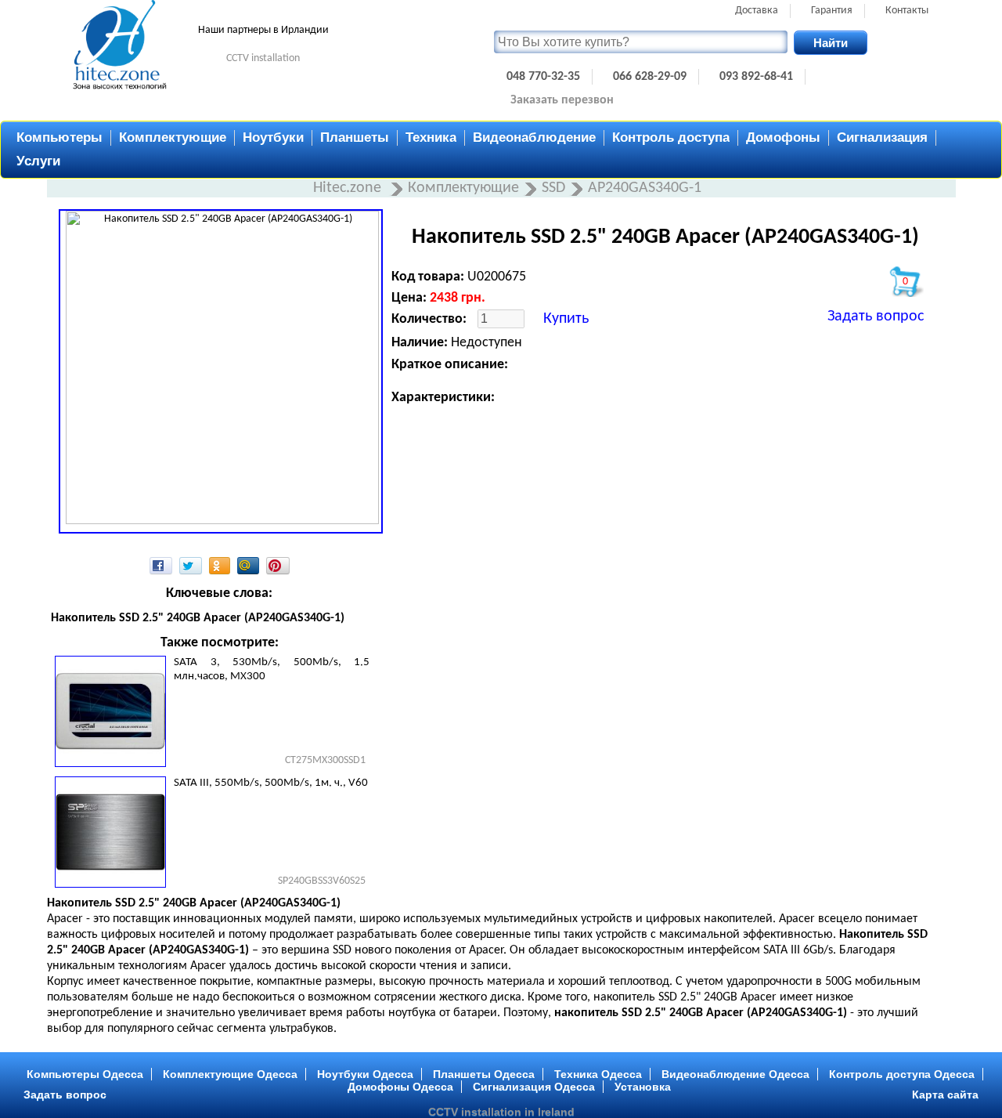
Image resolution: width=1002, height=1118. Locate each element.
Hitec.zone (349, 188)
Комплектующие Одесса (230, 1074)
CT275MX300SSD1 (325, 760)
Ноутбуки (273, 137)
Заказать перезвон (562, 100)
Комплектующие (172, 137)
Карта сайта (945, 1094)
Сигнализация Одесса (534, 1086)
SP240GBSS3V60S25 (322, 881)
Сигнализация (882, 137)
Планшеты (354, 137)
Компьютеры (59, 137)
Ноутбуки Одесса (365, 1074)
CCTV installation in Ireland (501, 1111)
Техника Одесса (598, 1074)
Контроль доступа (671, 137)
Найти (830, 42)
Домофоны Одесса (400, 1086)
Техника (430, 137)
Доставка (756, 10)
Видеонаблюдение (534, 137)
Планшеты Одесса (484, 1074)
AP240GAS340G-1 (644, 188)
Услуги (38, 161)
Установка (643, 1086)
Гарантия (831, 10)
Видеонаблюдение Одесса (735, 1074)
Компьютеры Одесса (85, 1074)
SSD (553, 188)
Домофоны (783, 137)
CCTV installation (263, 58)
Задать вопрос (875, 316)
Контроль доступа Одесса (902, 1074)
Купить (566, 319)
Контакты (906, 10)
